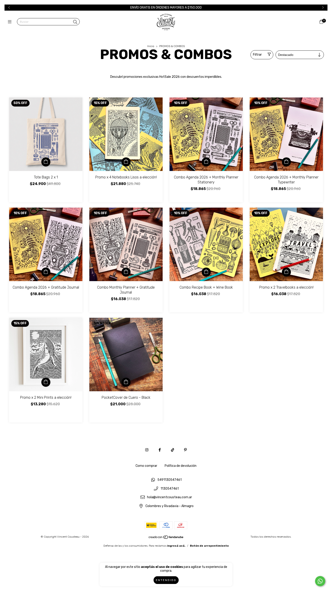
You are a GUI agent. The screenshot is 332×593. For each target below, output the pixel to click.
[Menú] (11, 22)
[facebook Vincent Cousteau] (160, 450)
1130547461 (170, 489)
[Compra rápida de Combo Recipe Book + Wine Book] (206, 272)
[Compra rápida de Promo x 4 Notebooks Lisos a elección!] (126, 161)
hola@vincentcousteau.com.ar (169, 497)
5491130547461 (169, 480)
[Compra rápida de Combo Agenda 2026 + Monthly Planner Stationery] (206, 161)
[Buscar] (75, 22)
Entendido (166, 580)
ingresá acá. (176, 545)
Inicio (150, 46)
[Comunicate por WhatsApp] (320, 581)
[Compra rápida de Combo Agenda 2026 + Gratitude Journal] (45, 272)
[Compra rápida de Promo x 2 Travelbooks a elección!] (286, 272)
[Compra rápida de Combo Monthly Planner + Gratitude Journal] (126, 272)
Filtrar (257, 55)
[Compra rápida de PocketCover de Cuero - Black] (126, 382)
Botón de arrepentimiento (209, 545)
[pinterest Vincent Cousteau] (185, 450)
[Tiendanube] (166, 538)
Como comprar (146, 466)
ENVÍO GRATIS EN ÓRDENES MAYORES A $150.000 (166, 7)
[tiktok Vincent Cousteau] (172, 450)
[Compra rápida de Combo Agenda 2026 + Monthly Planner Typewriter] (286, 161)
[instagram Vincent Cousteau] (147, 450)
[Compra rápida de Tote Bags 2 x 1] (45, 161)
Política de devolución (180, 466)
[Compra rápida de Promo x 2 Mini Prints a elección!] (45, 382)
